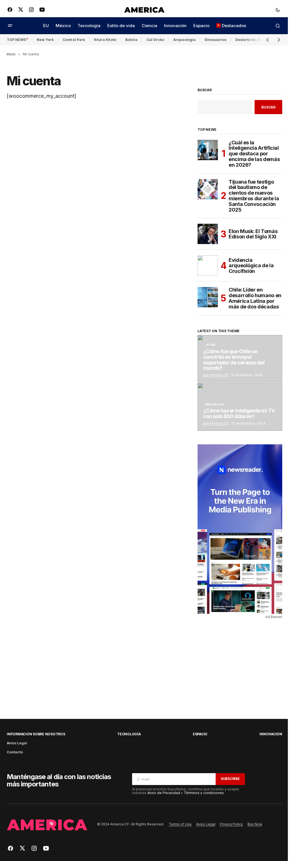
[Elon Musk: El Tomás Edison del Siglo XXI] (208, 234)
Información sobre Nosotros (36, 734)
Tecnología (129, 734)
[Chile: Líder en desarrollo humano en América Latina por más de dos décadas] (208, 297)
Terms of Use (180, 824)
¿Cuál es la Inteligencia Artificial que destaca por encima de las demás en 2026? (254, 154)
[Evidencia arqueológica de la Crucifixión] (208, 265)
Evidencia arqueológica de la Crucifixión (251, 265)
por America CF (216, 375)
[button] (277, 9)
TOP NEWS (16, 40)
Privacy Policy (231, 824)
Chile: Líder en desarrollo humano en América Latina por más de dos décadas (255, 298)
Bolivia (131, 40)
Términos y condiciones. (204, 793)
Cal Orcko (155, 40)
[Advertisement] (237, 664)
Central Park (74, 40)
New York (45, 40)
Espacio (200, 734)
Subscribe (230, 779)
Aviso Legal (17, 743)
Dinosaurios (215, 40)
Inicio (11, 54)
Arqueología (184, 40)
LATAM (210, 344)
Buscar (205, 90)
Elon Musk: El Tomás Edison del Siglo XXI (253, 234)
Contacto (15, 752)
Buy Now (255, 824)
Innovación (214, 404)
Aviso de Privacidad (163, 793)
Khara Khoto (105, 40)
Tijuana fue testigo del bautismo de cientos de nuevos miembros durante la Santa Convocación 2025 (254, 196)
